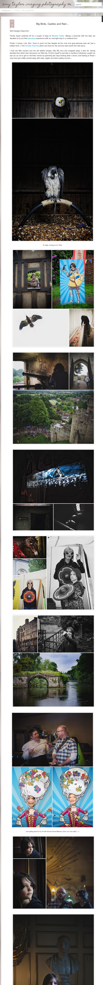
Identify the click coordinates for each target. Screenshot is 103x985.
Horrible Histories (32, 45)
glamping (32, 38)
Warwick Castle (58, 35)
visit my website (27, 10)
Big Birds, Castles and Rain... (52, 24)
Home (17, 10)
